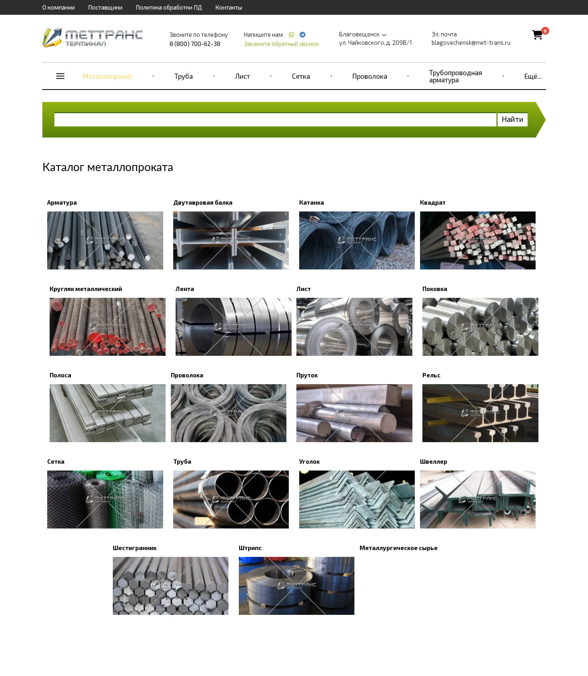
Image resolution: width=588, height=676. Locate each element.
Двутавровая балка (202, 202)
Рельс (431, 375)
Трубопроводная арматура (455, 76)
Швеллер (433, 461)
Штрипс (250, 547)
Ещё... (533, 76)
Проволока (369, 76)
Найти (513, 119)
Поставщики (105, 7)
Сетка (301, 76)
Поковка (434, 288)
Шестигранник (134, 547)
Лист (242, 76)
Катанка (311, 202)
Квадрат (433, 202)
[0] (537, 34)
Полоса (60, 375)
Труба (183, 76)
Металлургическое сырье (399, 547)
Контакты (228, 7)
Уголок (309, 461)
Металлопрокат (107, 76)
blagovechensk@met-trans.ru (471, 42)
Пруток (307, 375)
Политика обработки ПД (169, 7)
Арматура (62, 202)
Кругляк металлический (86, 288)
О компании (58, 7)
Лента (185, 288)
